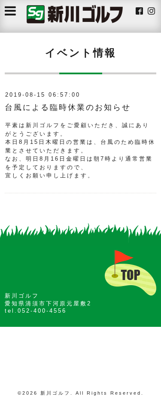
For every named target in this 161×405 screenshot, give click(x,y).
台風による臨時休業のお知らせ (68, 107)
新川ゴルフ (55, 393)
